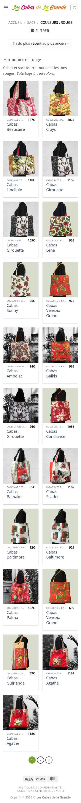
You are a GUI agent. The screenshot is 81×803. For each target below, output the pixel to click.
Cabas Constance (55, 434)
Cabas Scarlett (53, 494)
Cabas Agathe (52, 680)
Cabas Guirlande (16, 680)
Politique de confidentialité (40, 787)
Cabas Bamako (14, 494)
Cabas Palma (12, 615)
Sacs (31, 22)
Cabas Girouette (54, 187)
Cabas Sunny (12, 308)
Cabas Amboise (15, 373)
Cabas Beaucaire (16, 127)
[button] (5, 7)
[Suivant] (49, 760)
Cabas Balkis (51, 373)
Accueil (15, 22)
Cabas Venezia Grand (53, 310)
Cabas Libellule (14, 187)
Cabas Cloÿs (51, 127)
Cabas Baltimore (16, 555)
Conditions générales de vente (41, 791)
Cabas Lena (51, 248)
